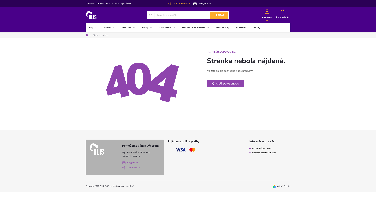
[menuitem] (93, 27)
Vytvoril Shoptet (283, 186)
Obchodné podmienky (95, 3)
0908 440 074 (133, 167)
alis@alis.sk (132, 162)
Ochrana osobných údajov (120, 3)
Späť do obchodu (227, 83)
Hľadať (219, 15)
